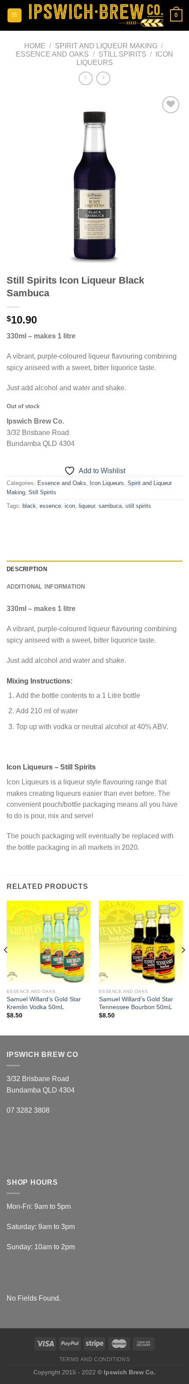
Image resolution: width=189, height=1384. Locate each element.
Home (34, 46)
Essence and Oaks (52, 54)
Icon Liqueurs (107, 483)
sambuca (110, 506)
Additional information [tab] (46, 586)
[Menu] (14, 15)
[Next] (182, 967)
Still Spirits (122, 54)
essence (50, 506)
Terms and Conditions (94, 1359)
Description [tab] (27, 569)
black (29, 506)
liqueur (87, 506)
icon (70, 506)
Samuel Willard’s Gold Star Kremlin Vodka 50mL (44, 1003)
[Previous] (6, 967)
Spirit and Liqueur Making (106, 46)
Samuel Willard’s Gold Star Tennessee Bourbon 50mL (136, 1003)
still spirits (138, 506)
